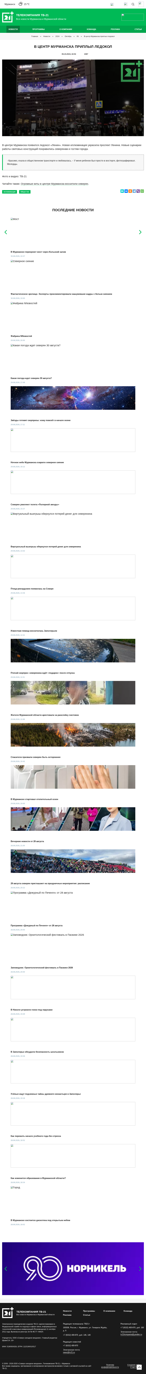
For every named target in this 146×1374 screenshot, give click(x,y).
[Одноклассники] (130, 191)
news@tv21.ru (69, 1352)
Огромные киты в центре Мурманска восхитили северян (54, 183)
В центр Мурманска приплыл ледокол (99, 36)
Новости (13, 29)
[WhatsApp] (142, 191)
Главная (34, 36)
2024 (57, 36)
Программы (38, 29)
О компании (65, 29)
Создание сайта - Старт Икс (134, 1366)
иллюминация (10, 192)
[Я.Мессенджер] (122, 191)
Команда (91, 29)
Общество (25, 192)
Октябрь (68, 36)
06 (78, 36)
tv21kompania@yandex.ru (131, 1334)
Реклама (115, 29)
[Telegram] (134, 191)
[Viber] (138, 191)
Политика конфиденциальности (110, 1366)
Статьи (138, 29)
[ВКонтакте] (126, 191)
